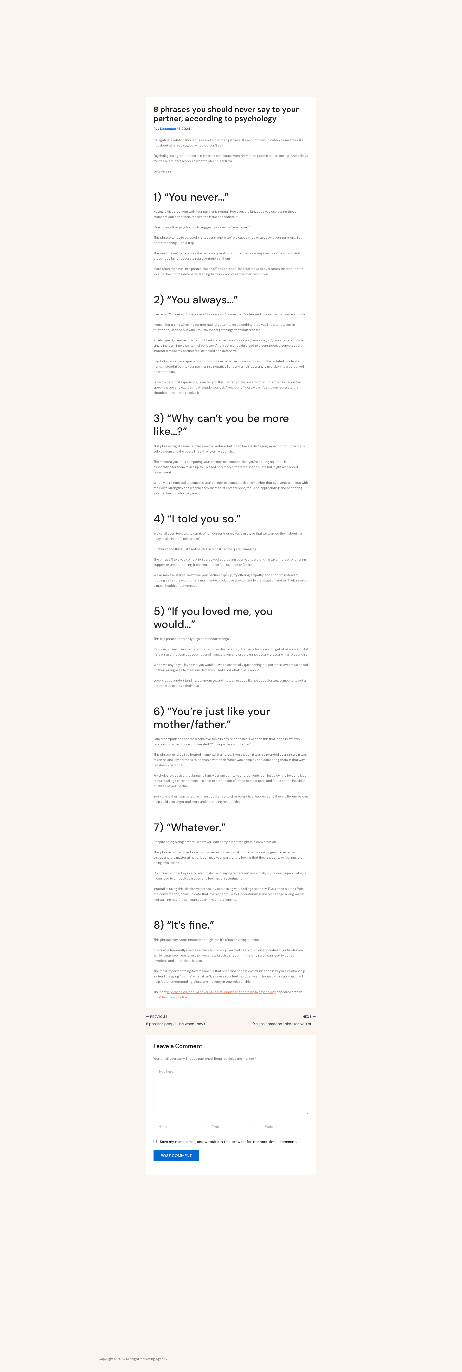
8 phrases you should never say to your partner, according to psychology (221, 992)
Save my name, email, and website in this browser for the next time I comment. (228, 1141)
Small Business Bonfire (170, 997)
